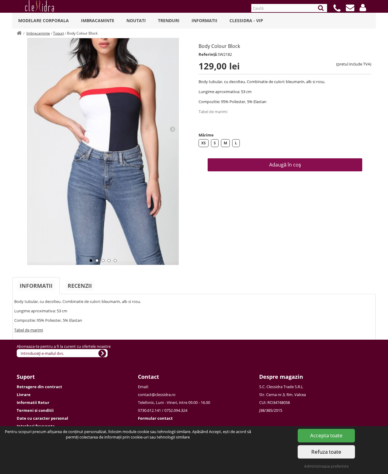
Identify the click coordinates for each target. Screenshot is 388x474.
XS (203, 143)
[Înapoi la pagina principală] (19, 33)
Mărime (206, 135)
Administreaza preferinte (326, 466)
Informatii (204, 20)
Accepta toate (326, 435)
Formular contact (155, 418)
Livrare (24, 394)
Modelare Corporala (43, 20)
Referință (208, 54)
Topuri (58, 33)
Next (172, 129)
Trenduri (168, 20)
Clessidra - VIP (246, 20)
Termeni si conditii (35, 410)
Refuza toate (326, 451)
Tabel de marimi (213, 111)
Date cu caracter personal (42, 418)
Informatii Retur (33, 402)
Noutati (136, 20)
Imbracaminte (97, 20)
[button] (363, 7)
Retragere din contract (39, 386)
